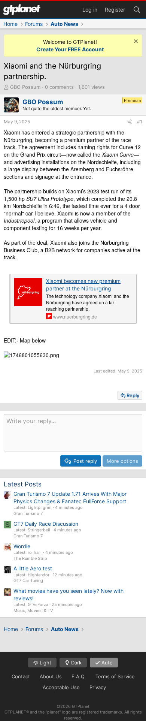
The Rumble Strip (30, 558)
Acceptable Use (61, 687)
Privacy (97, 687)
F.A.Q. (79, 676)
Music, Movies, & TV (33, 610)
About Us (51, 676)
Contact (21, 676)
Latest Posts (23, 484)
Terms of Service (115, 676)
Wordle (21, 546)
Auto (106, 663)
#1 (139, 121)
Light (44, 663)
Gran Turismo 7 (28, 513)
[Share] (129, 122)
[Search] (137, 9)
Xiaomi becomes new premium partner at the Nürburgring (83, 285)
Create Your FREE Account (70, 49)
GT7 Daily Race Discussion (45, 524)
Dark (76, 663)
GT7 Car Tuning (28, 580)
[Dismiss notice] (135, 42)
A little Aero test (32, 568)
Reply (133, 395)
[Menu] (21, 9)
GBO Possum (25, 87)
